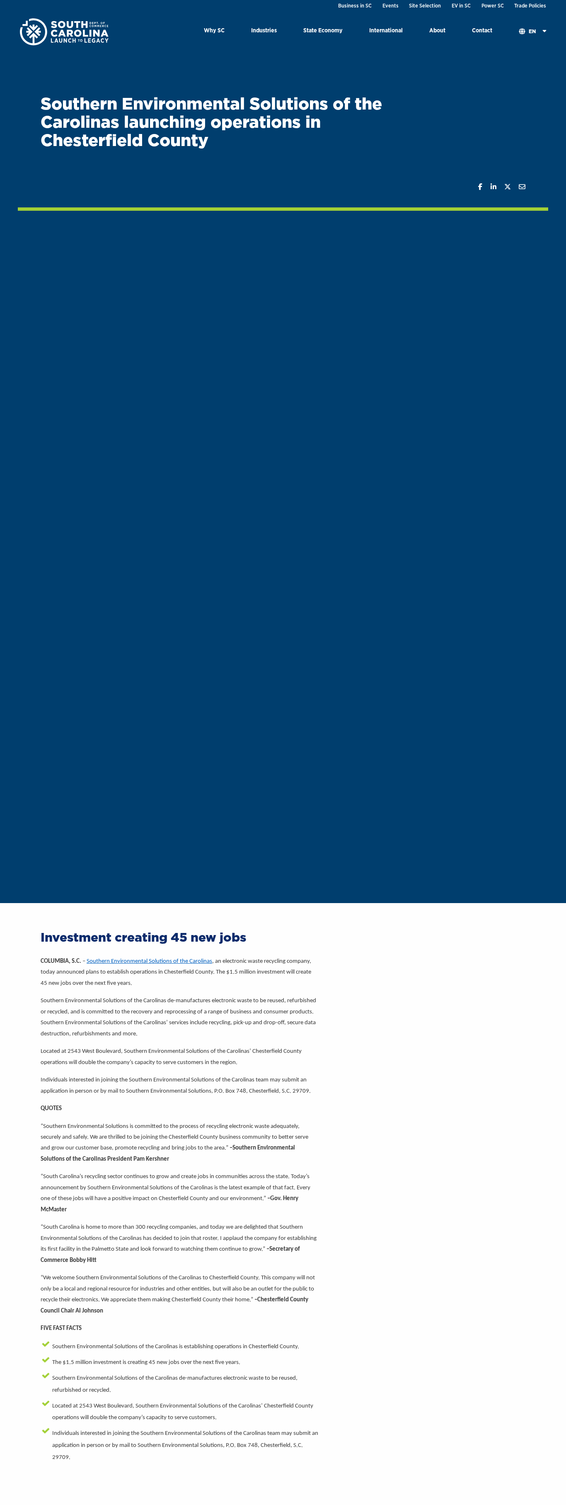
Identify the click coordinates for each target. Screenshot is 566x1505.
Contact (482, 30)
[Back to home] (65, 31)
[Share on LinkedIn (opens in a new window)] (489, 187)
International (386, 30)
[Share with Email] (518, 187)
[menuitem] (214, 32)
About (437, 30)
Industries (264, 30)
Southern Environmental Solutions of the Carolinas (149, 961)
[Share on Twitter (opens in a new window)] (503, 187)
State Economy (323, 30)
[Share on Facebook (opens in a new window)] (476, 187)
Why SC (214, 30)
